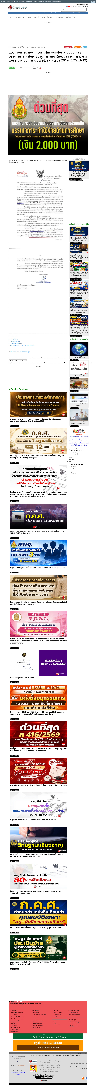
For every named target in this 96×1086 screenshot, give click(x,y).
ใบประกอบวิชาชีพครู (73, 453)
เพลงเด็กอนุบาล (72, 473)
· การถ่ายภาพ (13, 1023)
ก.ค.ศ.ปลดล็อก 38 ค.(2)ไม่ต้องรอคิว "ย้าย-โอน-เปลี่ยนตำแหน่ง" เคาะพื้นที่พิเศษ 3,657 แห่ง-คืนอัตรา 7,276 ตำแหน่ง (79, 274)
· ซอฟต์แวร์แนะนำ (14, 1021)
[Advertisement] (48, 33)
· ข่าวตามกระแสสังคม (57, 1013)
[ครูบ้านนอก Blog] (25, 17)
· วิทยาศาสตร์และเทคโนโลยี (39, 1015)
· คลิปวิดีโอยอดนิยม (57, 1017)
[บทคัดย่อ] (60, 17)
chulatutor (71, 471)
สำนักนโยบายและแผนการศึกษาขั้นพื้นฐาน (20, 351)
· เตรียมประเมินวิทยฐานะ (74, 1022)
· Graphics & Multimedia (17, 1017)
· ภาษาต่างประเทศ (36, 1017)
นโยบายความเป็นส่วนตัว (55, 1)
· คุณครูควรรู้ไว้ (72, 1020)
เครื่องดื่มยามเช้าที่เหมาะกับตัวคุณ (79, 388)
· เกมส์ (53, 1022)
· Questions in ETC (15, 1029)
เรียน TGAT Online (73, 467)
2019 (83, 363)
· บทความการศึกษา (73, 1013)
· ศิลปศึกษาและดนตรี (37, 1025)
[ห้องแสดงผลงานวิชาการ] (52, 17)
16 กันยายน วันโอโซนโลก (79, 357)
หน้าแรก (85, 47)
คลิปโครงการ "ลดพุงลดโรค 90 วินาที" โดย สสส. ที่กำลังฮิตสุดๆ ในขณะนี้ (79, 422)
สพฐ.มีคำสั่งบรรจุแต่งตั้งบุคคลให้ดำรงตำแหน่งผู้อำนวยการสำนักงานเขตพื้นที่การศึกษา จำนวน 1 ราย (79, 174)
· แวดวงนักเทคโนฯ (15, 1031)
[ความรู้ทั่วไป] (72, 17)
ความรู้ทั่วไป (20, 47)
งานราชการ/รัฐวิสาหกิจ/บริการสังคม (35, 47)
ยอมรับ (93, 1)
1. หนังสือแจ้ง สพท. (13, 339)
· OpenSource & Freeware (17, 1019)
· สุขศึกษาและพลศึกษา (37, 1021)
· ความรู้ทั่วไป (35, 1011)
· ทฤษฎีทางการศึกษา (73, 1011)
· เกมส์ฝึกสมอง (56, 1024)
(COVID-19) (88, 363)
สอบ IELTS (71, 457)
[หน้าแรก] (10, 17)
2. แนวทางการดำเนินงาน (14, 341)
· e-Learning (13, 1015)
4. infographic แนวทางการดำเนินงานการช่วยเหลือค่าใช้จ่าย (22, 345)
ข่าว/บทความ (77, 47)
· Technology (13, 1011)
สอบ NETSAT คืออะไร (73, 455)
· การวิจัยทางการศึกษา (74, 1015)
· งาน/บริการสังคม (56, 1015)
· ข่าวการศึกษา (55, 1011)
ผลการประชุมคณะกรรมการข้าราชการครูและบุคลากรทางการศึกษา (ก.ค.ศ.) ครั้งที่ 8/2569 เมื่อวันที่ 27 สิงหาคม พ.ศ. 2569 (79, 256)
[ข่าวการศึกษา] (18, 17)
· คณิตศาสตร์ (35, 1013)
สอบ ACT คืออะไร (72, 469)
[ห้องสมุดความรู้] (33, 17)
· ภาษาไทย (34, 1019)
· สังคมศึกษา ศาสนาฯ (37, 1023)
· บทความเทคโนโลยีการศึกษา (17, 1013)
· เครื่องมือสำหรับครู (73, 1026)
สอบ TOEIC (71, 459)
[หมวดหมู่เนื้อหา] (43, 17)
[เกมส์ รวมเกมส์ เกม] (66, 17)
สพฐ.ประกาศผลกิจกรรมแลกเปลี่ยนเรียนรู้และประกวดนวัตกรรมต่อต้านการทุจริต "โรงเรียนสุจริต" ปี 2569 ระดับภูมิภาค (79, 293)
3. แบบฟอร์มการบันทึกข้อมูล (15, 343)
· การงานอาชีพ (36, 1027)
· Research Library (15, 1027)
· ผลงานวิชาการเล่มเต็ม (74, 1024)
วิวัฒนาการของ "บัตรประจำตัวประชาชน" (79, 404)
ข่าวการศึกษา (12, 47)
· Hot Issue (13, 1025)
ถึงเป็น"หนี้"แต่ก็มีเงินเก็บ (79, 375)
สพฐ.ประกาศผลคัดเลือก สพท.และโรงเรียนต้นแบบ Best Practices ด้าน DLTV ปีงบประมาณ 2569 (79, 310)
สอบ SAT (71, 461)
